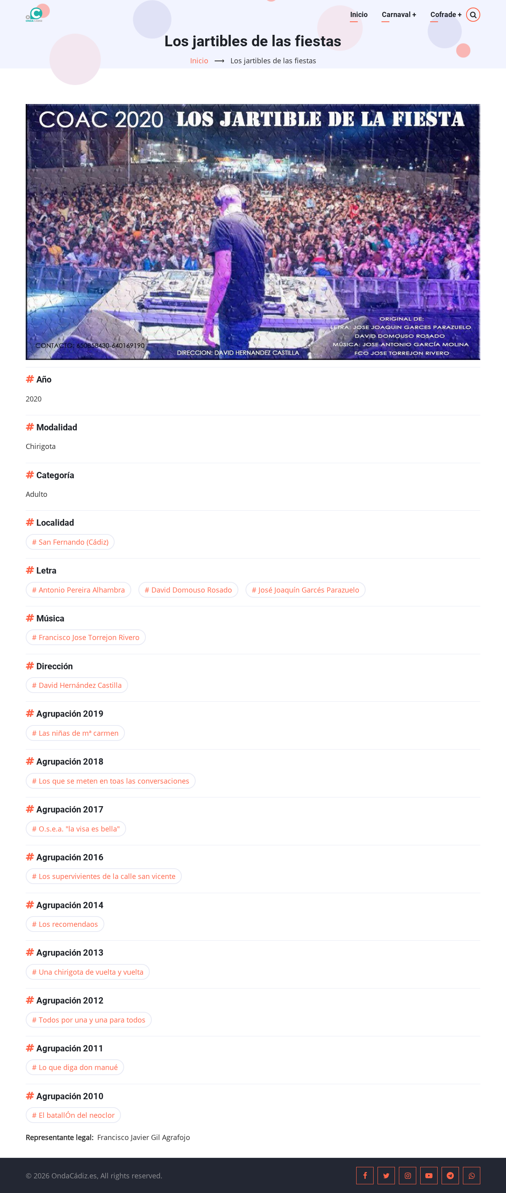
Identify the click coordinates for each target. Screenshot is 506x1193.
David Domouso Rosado (191, 590)
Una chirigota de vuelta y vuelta (91, 972)
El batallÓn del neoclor (77, 1115)
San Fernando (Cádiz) (73, 542)
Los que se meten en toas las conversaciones (114, 781)
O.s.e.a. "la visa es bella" (79, 828)
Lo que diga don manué (78, 1067)
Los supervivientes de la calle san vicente (107, 876)
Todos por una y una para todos (92, 1019)
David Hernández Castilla (80, 685)
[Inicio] (34, 15)
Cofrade (446, 14)
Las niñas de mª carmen (79, 733)
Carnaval (399, 14)
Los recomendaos (68, 924)
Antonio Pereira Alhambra (82, 590)
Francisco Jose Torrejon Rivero (89, 637)
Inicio (359, 14)
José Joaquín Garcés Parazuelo (309, 590)
